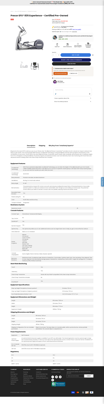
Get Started (102, 182)
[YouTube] (52, 380)
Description (31, 146)
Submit (89, 376)
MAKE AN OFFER (71, 63)
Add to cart (76, 55)
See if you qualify (77, 29)
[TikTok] (60, 377)
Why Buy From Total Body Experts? (61, 146)
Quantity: (54, 52)
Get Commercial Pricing (60, 73)
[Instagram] (56, 377)
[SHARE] (92, 55)
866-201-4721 (63, 39)
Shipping (42, 146)
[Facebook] (52, 377)
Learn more (74, 31)
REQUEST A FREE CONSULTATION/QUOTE (71, 60)
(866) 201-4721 (69, 3)
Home (12, 11)
